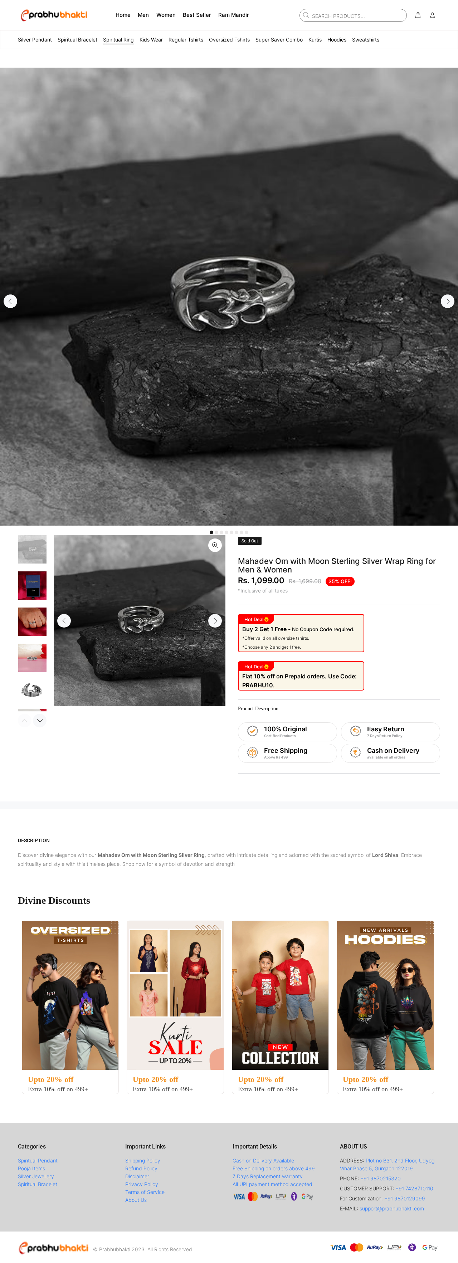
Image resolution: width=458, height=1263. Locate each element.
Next (447, 301)
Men (143, 14)
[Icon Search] (305, 15)
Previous (10, 301)
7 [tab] (241, 532)
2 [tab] (216, 532)
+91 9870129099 (404, 1198)
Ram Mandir (233, 14)
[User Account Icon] (432, 15)
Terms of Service (145, 1192)
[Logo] (53, 1247)
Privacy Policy (141, 1184)
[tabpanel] (229, 297)
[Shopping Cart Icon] (417, 15)
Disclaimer (137, 1176)
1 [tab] (211, 532)
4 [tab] (226, 532)
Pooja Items (31, 1168)
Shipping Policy (142, 1160)
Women (166, 14)
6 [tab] (236, 532)
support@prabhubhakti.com (392, 1208)
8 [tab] (246, 532)
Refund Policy (141, 1168)
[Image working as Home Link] (53, 15)
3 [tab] (221, 532)
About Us (136, 1200)
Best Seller (197, 14)
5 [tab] (231, 532)
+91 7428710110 (414, 1188)
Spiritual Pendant (38, 1160)
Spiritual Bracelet (37, 1184)
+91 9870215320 (380, 1178)
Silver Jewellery (36, 1176)
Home (123, 14)
